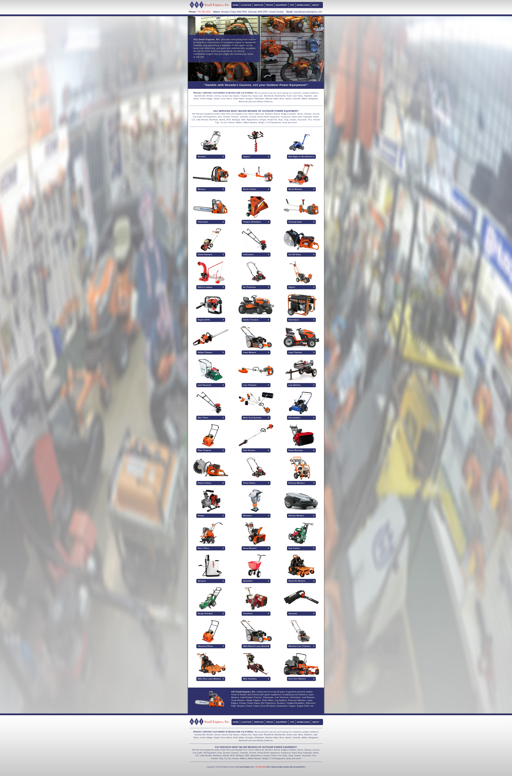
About (315, 5)
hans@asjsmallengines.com (308, 12)
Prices (269, 5)
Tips (292, 5)
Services (258, 5)
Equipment (281, 5)
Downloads (303, 5)
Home (236, 5)
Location (246, 5)
